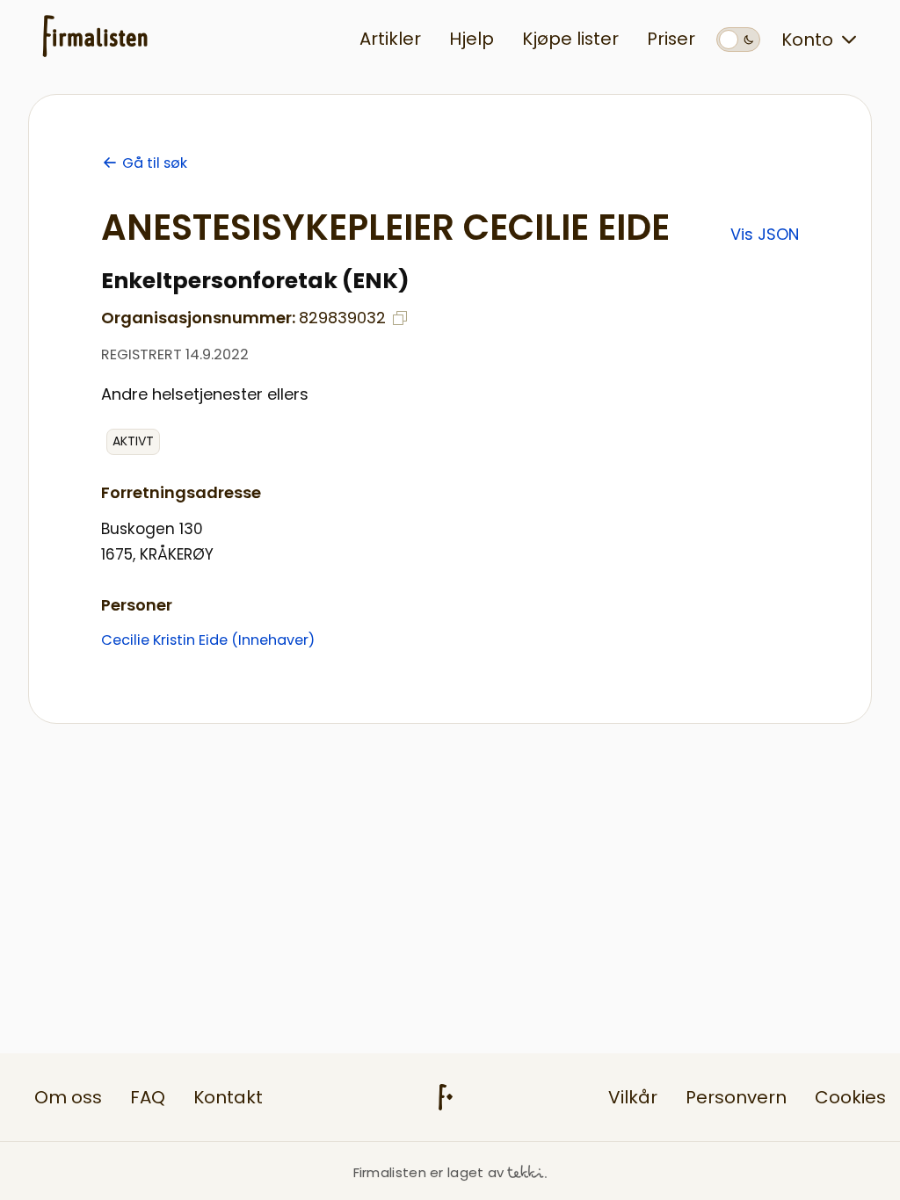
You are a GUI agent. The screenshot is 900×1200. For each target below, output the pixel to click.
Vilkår (632, 1097)
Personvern (736, 1097)
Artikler (390, 38)
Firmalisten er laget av (428, 1172)
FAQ (147, 1097)
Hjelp (471, 38)
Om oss (68, 1097)
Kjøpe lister (570, 38)
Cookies (850, 1097)
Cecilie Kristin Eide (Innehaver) (208, 640)
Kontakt (228, 1097)
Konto (807, 39)
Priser (671, 38)
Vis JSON (764, 234)
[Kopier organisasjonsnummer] (399, 318)
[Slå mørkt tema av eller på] (738, 39)
